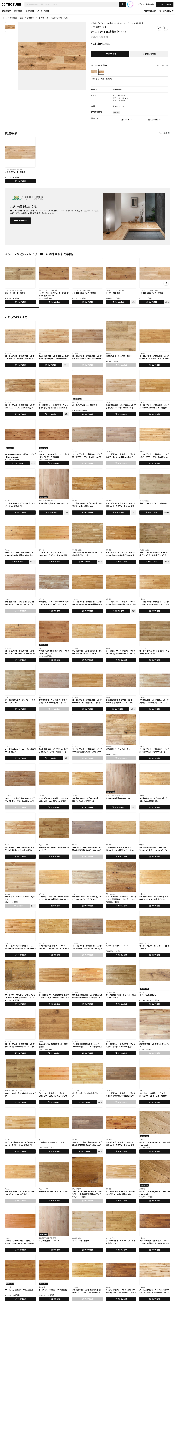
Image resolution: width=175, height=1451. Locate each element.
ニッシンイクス (144, 501)
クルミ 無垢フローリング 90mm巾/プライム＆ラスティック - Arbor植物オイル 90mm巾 (19, 850)
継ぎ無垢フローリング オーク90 (118, 749)
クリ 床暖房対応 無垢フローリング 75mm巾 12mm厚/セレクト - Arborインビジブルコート (120, 850)
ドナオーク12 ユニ (113, 293)
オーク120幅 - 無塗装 (80, 1240)
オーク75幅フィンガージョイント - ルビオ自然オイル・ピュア (154, 652)
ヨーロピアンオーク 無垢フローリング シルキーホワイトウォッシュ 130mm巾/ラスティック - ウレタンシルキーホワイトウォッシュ (87, 360)
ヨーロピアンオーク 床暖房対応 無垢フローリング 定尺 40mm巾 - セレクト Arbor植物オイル (54, 997)
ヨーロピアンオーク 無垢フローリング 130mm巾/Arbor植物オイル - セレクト (154, 752)
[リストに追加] (32, 140)
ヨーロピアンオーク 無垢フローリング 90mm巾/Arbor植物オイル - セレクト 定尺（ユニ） (121, 604)
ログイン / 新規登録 (145, 4)
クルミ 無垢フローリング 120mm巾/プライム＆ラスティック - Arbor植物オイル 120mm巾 (54, 358)
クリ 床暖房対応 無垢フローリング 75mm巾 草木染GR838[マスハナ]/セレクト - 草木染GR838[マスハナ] (120, 703)
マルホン (8, 353)
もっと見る (161, 65)
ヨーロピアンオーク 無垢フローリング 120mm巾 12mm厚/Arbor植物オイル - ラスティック (154, 408)
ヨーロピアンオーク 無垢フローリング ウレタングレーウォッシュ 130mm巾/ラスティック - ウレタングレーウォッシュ (19, 802)
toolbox (109, 353)
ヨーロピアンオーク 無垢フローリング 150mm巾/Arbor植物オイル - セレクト (120, 653)
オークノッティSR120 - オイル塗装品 (19, 1289)
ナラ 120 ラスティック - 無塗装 (151, 293)
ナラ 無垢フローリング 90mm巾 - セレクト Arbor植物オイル (20, 504)
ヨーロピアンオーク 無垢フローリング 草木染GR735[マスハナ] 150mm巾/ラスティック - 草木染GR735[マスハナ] (87, 1145)
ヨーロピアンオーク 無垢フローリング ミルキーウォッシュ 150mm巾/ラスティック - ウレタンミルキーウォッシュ (121, 1047)
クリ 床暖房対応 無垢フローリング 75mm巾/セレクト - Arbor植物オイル (87, 1045)
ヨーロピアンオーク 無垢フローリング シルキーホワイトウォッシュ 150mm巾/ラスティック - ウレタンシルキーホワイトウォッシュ (154, 458)
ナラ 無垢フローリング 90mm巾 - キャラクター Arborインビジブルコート (54, 603)
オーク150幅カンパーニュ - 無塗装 (153, 503)
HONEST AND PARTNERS (47, 501)
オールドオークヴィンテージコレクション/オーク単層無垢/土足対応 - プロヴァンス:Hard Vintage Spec (20, 997)
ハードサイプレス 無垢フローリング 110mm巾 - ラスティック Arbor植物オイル (121, 1145)
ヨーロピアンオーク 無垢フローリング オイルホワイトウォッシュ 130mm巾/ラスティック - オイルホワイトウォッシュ (87, 458)
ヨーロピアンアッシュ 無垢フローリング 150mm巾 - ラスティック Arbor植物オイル (20, 948)
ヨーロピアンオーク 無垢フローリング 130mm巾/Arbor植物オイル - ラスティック (19, 555)
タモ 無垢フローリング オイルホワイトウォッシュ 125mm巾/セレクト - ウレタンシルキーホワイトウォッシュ (20, 604)
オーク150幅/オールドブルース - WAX (53, 1191)
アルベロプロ (110, 894)
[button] (96, 89)
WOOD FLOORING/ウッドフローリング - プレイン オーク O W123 (54, 455)
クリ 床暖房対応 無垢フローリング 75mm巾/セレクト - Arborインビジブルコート (154, 850)
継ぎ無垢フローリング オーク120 (118, 356)
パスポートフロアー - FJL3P (117, 945)
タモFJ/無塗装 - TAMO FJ (49, 1240)
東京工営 (75, 402)
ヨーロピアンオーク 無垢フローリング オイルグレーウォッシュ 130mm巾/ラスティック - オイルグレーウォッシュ (87, 948)
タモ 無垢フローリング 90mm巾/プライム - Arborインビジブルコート (86, 897)
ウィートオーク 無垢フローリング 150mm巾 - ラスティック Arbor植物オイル (54, 555)
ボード (108, 943)
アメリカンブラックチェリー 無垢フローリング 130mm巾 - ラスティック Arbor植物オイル (20, 1243)
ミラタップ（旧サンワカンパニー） (15, 1090)
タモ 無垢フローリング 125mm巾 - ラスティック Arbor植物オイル (87, 799)
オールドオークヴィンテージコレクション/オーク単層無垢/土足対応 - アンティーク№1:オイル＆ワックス (87, 1194)
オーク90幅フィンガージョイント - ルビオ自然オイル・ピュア (87, 553)
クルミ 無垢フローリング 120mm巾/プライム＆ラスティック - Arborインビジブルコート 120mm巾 (121, 408)
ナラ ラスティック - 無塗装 (15, 172)
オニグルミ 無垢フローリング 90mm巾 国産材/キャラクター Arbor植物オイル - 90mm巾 (87, 997)
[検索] (122, 4)
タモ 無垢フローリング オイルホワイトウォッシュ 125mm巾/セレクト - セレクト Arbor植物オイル (20, 1194)
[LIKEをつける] (27, 140)
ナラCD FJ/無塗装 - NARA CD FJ (118, 798)
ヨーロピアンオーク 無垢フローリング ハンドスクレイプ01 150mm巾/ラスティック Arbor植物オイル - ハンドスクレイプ (20, 409)
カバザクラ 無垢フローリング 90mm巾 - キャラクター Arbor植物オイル (121, 1192)
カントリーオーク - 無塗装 (15, 293)
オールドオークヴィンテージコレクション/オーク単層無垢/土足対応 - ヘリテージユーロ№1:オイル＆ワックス (121, 899)
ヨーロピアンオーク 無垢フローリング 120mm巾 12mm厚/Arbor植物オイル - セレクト (53, 801)
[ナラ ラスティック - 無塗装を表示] (94, 72)
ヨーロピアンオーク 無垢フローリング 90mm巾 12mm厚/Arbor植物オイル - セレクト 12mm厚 (87, 604)
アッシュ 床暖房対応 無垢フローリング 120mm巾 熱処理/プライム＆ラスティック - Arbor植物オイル (154, 1243)
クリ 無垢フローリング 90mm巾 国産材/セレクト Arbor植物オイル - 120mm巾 (153, 899)
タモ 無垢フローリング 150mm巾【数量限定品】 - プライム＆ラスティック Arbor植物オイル (86, 1292)
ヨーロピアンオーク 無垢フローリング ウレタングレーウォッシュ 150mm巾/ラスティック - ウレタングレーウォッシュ (19, 654)
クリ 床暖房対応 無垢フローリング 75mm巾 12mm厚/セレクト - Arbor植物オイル (53, 948)
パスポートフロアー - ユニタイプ (51, 1142)
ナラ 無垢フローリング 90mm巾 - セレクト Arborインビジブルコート (87, 652)
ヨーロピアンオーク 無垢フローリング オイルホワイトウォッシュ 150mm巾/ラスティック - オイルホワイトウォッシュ (53, 409)
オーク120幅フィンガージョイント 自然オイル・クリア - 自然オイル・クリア (154, 553)
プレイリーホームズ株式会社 (106, 23)
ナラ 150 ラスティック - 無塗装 (84, 293)
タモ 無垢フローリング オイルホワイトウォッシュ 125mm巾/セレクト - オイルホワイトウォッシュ (53, 703)
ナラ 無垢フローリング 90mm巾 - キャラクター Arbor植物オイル (87, 504)
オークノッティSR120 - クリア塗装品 (53, 1289)
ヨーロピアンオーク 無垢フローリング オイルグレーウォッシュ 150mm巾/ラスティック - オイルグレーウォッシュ (19, 358)
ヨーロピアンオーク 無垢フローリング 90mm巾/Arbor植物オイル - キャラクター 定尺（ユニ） (121, 555)
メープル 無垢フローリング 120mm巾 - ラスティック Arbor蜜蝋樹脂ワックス (154, 1291)
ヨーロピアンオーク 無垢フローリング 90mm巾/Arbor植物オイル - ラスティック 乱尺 (154, 358)
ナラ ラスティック (98, 26)
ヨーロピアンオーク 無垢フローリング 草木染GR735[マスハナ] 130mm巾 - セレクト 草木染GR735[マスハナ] (120, 1096)
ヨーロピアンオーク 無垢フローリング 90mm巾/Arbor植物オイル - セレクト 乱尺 (87, 703)
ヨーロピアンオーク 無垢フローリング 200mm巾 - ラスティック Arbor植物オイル (121, 506)
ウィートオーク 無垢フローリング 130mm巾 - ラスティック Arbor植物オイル (54, 1096)
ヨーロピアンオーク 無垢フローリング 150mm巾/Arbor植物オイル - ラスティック (154, 604)
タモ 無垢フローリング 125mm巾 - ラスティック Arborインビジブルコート (154, 701)
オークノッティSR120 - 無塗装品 (84, 405)
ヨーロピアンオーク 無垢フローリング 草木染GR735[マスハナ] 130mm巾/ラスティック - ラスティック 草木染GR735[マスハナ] (87, 753)
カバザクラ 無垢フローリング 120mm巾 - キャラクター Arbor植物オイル (20, 1143)
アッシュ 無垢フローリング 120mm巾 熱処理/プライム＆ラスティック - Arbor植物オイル (121, 1292)
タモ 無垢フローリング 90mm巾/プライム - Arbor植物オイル (153, 799)
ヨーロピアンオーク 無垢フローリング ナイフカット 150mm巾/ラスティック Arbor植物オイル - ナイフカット (19, 1047)
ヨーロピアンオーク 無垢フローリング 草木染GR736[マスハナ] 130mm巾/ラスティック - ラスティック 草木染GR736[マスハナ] (87, 851)
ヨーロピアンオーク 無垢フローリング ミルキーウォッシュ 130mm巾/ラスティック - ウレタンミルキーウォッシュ (121, 457)
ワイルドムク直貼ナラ (147, 995)
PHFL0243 (100, 36)
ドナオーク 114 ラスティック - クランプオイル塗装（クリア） (53, 294)
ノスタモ (7, 451)
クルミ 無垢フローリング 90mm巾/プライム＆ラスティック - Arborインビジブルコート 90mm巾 (53, 752)
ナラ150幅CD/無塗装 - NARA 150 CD (53, 503)
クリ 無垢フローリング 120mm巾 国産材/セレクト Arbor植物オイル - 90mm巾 (54, 899)
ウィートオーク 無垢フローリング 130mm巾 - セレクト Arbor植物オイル (153, 1096)
